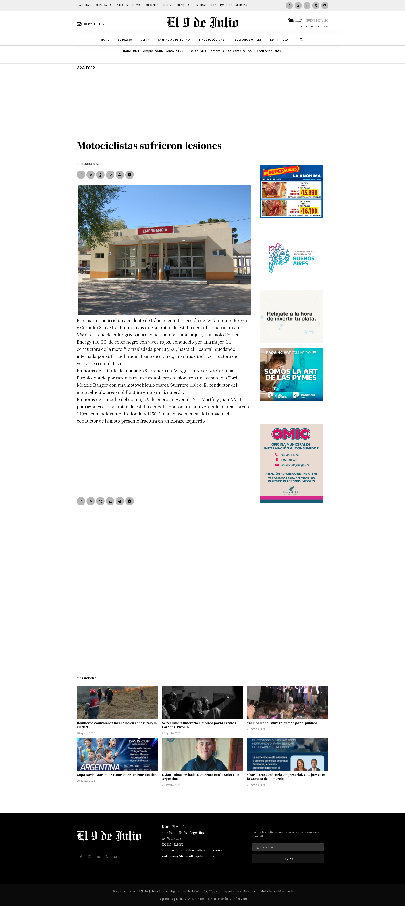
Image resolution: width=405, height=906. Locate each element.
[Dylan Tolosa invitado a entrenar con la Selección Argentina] (202, 754)
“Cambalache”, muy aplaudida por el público (282, 723)
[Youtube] (324, 5)
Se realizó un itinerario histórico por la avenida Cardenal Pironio (199, 725)
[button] (301, 40)
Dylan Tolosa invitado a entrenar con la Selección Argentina (201, 776)
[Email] (110, 175)
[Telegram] (129, 175)
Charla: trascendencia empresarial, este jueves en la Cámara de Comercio (286, 776)
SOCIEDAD (86, 67)
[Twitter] (315, 5)
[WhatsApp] (100, 175)
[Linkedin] (307, 5)
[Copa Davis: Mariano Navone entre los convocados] (117, 754)
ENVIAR (288, 858)
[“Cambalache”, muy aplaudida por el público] (287, 702)
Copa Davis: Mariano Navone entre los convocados (117, 774)
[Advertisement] (202, 103)
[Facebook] (289, 5)
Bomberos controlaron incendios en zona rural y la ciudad (117, 725)
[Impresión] (120, 175)
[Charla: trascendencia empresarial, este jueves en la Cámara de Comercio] (287, 754)
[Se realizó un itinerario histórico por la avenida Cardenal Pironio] (202, 702)
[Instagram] (298, 5)
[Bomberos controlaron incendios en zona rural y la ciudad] (117, 702)
